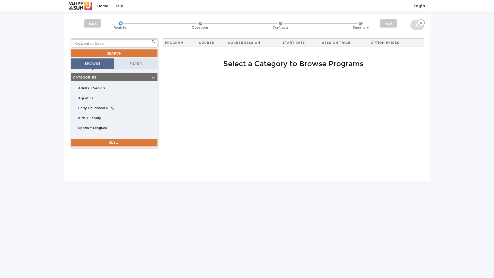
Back (93, 23)
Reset (114, 142)
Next (388, 23)
